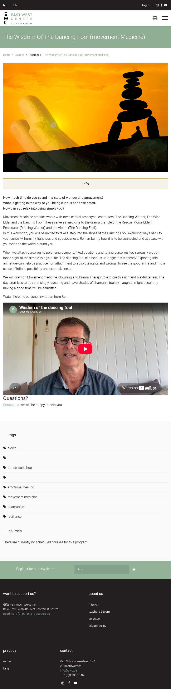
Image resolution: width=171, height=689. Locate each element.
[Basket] (154, 19)
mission (94, 604)
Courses (19, 54)
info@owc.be (68, 670)
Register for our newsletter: (35, 569)
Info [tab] (85, 184)
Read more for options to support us (26, 613)
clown (11, 448)
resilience (14, 517)
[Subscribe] (134, 569)
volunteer (95, 618)
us (17, 405)
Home (6, 54)
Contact (9, 405)
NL (5, 5)
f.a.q (6, 668)
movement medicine (22, 497)
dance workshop (19, 468)
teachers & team (99, 611)
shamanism (16, 507)
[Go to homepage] (18, 18)
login (145, 5)
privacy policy (97, 625)
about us (96, 593)
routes (7, 661)
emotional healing (20, 487)
